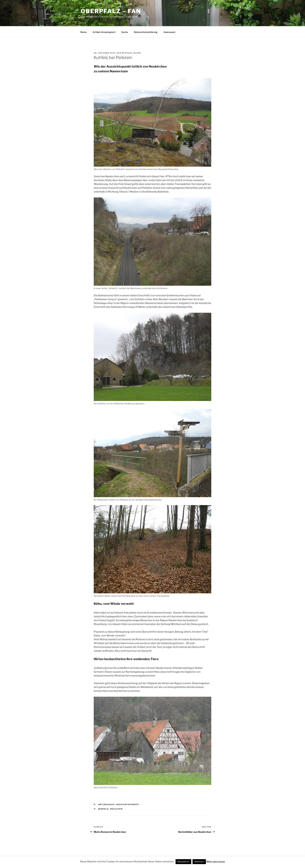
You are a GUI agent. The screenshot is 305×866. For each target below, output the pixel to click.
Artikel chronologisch (104, 32)
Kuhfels (103, 809)
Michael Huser (131, 53)
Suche (124, 32)
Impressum (169, 32)
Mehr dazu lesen (215, 861)
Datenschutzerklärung (146, 32)
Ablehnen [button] (199, 861)
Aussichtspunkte (127, 804)
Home (83, 32)
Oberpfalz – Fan (111, 11)
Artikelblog (106, 804)
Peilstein (116, 809)
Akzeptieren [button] (183, 861)
